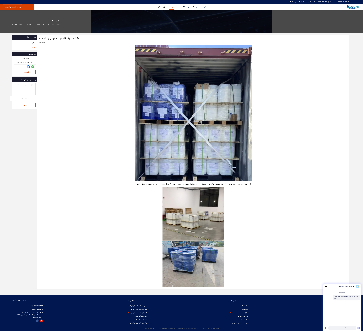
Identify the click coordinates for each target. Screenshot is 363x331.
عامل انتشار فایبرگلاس (140, 319)
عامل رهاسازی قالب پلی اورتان (138, 306)
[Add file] (358, 328)
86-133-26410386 (343, 2)
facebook (37, 320)
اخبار (178, 7)
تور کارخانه (245, 309)
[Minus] (326, 286)
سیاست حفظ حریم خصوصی (240, 323)
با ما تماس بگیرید (243, 316)
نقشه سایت (244, 319)
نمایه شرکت (244, 306)
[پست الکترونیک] (28, 67)
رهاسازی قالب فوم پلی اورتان (138, 323)
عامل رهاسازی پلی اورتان (140, 316)
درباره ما (187, 7)
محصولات (197, 7)
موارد (51, 24)
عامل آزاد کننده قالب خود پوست (138, 312)
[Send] (325, 328)
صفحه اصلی (57, 24)
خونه (204, 7)
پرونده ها (171, 7)
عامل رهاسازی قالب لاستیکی (139, 309)
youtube (41, 320)
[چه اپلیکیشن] (33, 67)
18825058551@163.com (326, 2)
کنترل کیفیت (244, 312)
